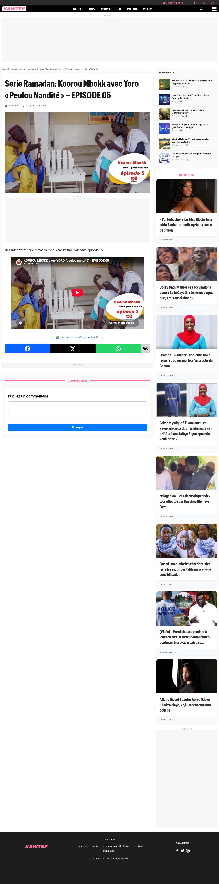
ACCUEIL (78, 9)
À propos (82, 845)
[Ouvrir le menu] (214, 9)
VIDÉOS (147, 9)
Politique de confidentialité (115, 845)
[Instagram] (188, 851)
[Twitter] (182, 851)
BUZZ (92, 9)
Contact (94, 845)
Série (14, 69)
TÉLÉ (119, 9)
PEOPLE (105, 9)
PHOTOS (132, 9)
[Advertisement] (109, 39)
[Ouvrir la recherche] (201, 8)
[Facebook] (177, 851)
